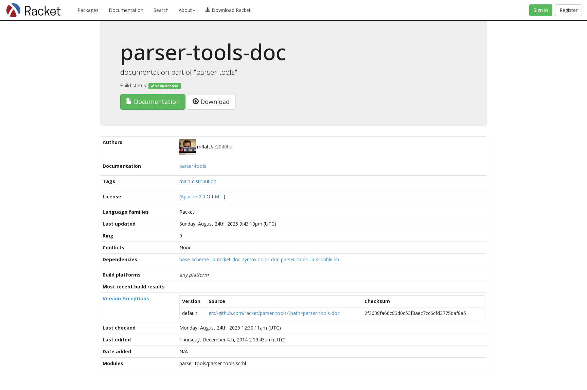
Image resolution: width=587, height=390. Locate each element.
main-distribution (197, 181)
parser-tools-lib (297, 259)
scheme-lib (203, 259)
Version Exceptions (126, 298)
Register (568, 10)
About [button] (185, 10)
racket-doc (229, 259)
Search (161, 10)
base (184, 259)
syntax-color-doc (260, 259)
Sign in (541, 10)
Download (214, 102)
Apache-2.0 (193, 196)
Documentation (126, 10)
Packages (88, 10)
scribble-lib (327, 259)
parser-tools (192, 166)
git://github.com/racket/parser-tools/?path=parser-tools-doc (274, 313)
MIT (219, 196)
